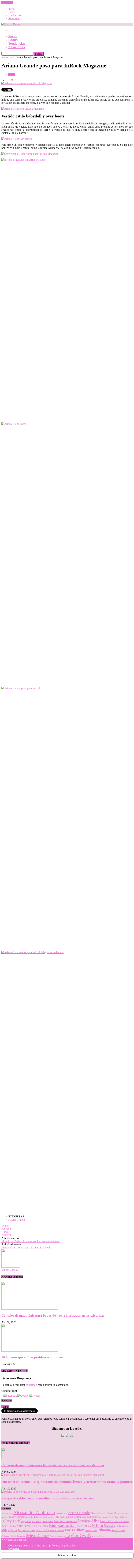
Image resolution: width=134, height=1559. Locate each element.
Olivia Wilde (43, 1530)
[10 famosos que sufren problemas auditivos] (29, 1350)
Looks (11, 11)
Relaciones (14, 18)
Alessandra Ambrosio (34, 1512)
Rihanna (104, 1530)
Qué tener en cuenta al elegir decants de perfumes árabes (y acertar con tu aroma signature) (66, 1482)
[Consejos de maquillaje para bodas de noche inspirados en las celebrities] (29, 1308)
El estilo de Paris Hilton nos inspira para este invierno (30, 1241)
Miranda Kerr (26, 1530)
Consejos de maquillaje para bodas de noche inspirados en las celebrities (52, 1315)
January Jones (47, 1522)
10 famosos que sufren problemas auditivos (32, 1357)
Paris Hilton (74, 1530)
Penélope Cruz (91, 1531)
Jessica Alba (88, 1520)
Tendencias (14, 15)
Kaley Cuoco (8, 1525)
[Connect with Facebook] (10, 1395)
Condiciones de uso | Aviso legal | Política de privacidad (42, 1545)
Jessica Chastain (109, 1521)
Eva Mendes (103, 1517)
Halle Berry (124, 1517)
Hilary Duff (11, 1521)
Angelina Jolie (61, 1513)
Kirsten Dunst (83, 1525)
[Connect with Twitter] (34, 1395)
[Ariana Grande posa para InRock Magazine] (26, 83)
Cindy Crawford (18, 1516)
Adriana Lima (7, 1513)
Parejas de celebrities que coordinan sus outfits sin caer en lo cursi (48, 1498)
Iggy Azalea (26, 1522)
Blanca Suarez (98, 1513)
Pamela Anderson (57, 1531)
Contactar (13, 1548)
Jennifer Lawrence (65, 1521)
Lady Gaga (122, 1525)
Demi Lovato (34, 1516)
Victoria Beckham (99, 1536)
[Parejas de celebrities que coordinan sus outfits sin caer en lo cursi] (38, 1491)
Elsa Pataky (60, 1517)
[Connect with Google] (23, 1395)
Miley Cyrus (9, 1530)
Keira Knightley (39, 1525)
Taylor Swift (78, 1535)
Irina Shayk (36, 1522)
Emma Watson (74, 1516)
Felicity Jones (114, 1517)
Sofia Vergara (57, 1535)
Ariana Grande (16, 1219)
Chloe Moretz (114, 1513)
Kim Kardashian (62, 1525)
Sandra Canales (9, 1269)
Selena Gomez (37, 1535)
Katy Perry (23, 1525)
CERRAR (7, 2)
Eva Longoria (89, 1516)
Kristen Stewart (103, 1525)
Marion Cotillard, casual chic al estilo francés (26, 1247)
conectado (31, 1384)
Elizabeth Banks (48, 1517)
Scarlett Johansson (18, 1536)
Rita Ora (116, 1530)
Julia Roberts (123, 1522)
